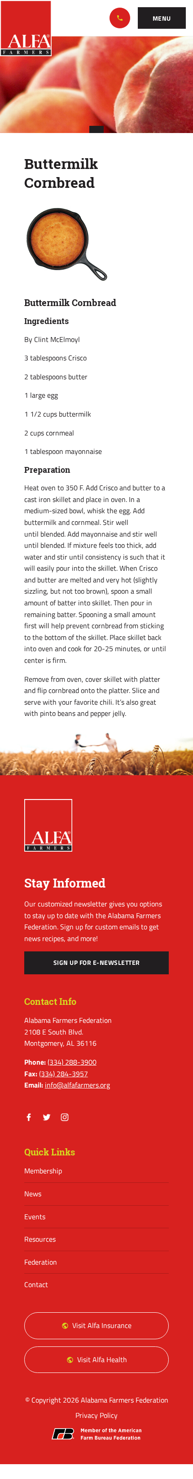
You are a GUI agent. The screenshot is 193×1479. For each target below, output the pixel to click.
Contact (36, 1284)
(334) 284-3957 (63, 1073)
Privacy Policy (96, 1415)
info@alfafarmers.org (77, 1084)
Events (34, 1216)
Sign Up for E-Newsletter (96, 963)
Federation (40, 1262)
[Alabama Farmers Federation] (48, 825)
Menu (162, 18)
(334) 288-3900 (120, 18)
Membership (43, 1170)
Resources (40, 1239)
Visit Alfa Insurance (102, 1325)
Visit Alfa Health (102, 1359)
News (32, 1193)
